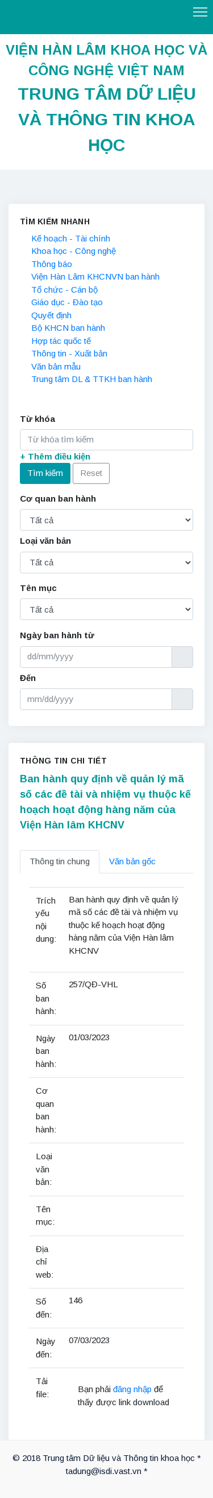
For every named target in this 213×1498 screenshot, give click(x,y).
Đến (28, 678)
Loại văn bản (45, 540)
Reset (91, 473)
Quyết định (51, 315)
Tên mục (38, 588)
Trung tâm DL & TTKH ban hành (91, 379)
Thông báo (51, 264)
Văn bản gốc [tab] (132, 861)
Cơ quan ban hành (58, 498)
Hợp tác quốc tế (61, 341)
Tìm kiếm (45, 473)
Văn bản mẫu (56, 366)
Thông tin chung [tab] (60, 861)
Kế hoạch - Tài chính (70, 238)
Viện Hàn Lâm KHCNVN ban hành (95, 276)
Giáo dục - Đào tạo (67, 302)
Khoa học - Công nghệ (73, 251)
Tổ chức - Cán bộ (64, 289)
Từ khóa (37, 419)
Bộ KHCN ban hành (68, 328)
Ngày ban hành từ (57, 635)
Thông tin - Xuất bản (69, 353)
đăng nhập (133, 1389)
